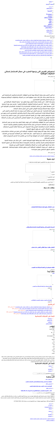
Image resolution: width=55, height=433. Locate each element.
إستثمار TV (49, 14)
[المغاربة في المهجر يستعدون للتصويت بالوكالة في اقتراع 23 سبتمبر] (44, 298)
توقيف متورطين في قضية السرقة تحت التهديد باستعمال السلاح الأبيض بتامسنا (36, 48)
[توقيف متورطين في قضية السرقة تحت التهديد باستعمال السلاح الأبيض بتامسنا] (41, 265)
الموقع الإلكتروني (50, 179)
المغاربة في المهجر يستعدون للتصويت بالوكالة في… (41, 300)
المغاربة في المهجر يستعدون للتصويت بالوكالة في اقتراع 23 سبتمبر (38, 50)
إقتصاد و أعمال (48, 17)
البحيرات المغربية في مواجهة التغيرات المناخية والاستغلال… (40, 227)
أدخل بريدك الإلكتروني (50, 373)
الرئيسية (50, 11)
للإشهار (50, 409)
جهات (50, 21)
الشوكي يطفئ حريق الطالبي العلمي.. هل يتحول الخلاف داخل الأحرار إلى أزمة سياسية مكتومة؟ (33, 45)
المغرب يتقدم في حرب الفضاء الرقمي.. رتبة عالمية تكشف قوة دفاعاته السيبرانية (36, 53)
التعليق (52, 172)
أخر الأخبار (49, 12)
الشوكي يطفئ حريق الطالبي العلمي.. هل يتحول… (42, 247)
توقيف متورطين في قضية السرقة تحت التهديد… (42, 267)
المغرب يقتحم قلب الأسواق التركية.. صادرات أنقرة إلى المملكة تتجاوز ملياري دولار (35, 42)
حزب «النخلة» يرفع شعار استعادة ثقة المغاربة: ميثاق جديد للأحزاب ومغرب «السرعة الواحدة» (33, 40)
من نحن (50, 404)
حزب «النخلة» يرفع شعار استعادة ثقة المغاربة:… (42, 206)
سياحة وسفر (48, 27)
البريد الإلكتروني (50, 177)
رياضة (50, 22)
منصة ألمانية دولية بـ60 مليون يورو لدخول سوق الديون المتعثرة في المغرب (37, 55)
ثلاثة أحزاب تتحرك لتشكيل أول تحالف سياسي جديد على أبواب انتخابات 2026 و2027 (35, 52)
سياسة (50, 19)
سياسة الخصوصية (48, 407)
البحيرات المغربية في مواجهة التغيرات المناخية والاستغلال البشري (38, 43)
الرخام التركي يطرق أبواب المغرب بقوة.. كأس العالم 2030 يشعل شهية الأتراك (36, 47)
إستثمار (50, 16)
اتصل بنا (50, 405)
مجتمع (50, 24)
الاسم (52, 174)
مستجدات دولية (48, 26)
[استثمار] (50, 4)
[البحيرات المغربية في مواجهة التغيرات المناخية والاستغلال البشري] (41, 224)
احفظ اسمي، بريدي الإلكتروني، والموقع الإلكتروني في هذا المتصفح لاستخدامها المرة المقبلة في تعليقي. (31, 182)
